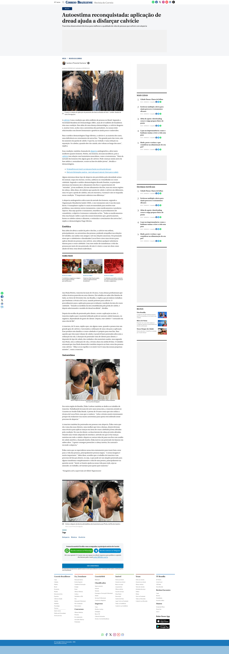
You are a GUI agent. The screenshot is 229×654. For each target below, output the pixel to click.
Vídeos (137, 591)
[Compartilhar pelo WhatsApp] (160, 102)
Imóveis (97, 588)
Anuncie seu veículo (141, 582)
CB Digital (97, 611)
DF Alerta (158, 579)
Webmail (97, 579)
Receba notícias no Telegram (110, 551)
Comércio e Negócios (100, 600)
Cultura (76, 594)
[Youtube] (166, 3)
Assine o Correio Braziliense (102, 619)
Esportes (56, 596)
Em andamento (78, 617)
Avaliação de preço (140, 589)
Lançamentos (118, 587)
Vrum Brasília (159, 587)
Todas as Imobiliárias (120, 603)
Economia (56, 589)
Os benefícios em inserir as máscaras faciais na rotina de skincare (89, 169)
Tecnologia (57, 606)
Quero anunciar (99, 586)
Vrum (138, 576)
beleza (74, 537)
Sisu (76, 598)
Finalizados (77, 622)
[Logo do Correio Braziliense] (79, 2)
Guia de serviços (119, 591)
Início (64, 58)
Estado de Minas (160, 607)
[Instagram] (163, 3)
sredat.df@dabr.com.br (100, 557)
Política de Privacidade (60, 613)
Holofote (56, 603)
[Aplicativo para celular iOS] (163, 621)
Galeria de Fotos (119, 598)
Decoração (118, 596)
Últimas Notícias (79, 591)
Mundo (56, 591)
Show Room (118, 594)
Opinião (56, 601)
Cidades (56, 582)
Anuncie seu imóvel (120, 582)
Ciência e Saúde (58, 598)
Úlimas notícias (119, 589)
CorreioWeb (100, 576)
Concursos (79, 609)
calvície (67, 120)
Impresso (99, 604)
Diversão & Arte (58, 594)
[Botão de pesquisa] (62, 2)
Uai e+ (157, 611)
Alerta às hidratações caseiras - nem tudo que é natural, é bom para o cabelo (92, 172)
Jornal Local (159, 582)
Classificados (100, 583)
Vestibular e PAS (79, 596)
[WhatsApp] (153, 3)
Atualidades (159, 598)
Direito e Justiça (99, 609)
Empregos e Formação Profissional (104, 593)
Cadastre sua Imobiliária (121, 606)
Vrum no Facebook (140, 596)
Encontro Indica (160, 600)
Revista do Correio (75, 58)
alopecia (93, 151)
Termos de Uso (58, 615)
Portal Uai (158, 609)
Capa (55, 579)
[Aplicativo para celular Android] (163, 627)
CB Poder (158, 584)
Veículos (97, 591)
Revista (158, 595)
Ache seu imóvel (119, 579)
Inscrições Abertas (79, 619)
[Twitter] (160, 3)
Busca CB (97, 614)
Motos (137, 594)
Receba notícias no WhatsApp (81, 551)
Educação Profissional (80, 601)
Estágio (76, 587)
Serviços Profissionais (100, 598)
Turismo (56, 608)
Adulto (96, 595)
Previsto (77, 614)
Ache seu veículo (140, 579)
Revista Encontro (163, 590)
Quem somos (57, 611)
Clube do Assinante (100, 616)
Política (56, 584)
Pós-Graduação (78, 603)
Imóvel (118, 576)
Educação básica (79, 579)
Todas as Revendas (141, 598)
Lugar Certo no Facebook (121, 601)
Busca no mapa (119, 584)
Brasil (55, 587)
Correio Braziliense (62, 576)
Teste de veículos (140, 587)
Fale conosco (78, 606)
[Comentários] (2, 308)
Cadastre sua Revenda (141, 601)
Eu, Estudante (80, 576)
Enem (76, 589)
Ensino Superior (78, 582)
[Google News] (170, 3)
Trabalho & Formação (80, 584)
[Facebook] (156, 3)
